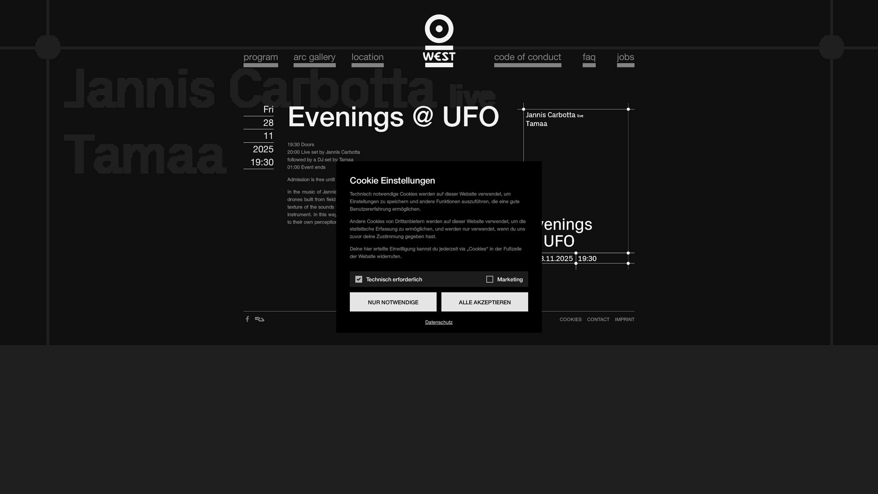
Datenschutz (439, 322)
